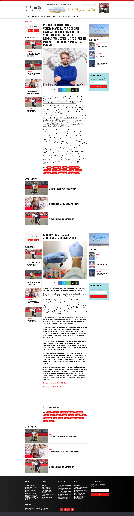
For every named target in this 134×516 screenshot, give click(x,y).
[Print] (77, 90)
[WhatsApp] (68, 90)
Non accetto (96, 513)
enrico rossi (47, 170)
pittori (54, 173)
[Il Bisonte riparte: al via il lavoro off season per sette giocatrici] (33, 44)
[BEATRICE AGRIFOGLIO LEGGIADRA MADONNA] (33, 102)
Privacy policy (102, 513)
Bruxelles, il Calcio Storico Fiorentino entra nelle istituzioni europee (80, 497)
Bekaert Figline (57, 167)
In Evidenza (102, 6)
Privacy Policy (99, 509)
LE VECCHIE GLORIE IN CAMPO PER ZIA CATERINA (33, 73)
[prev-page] (90, 70)
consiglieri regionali (74, 167)
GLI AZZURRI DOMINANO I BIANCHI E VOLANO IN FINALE (33, 92)
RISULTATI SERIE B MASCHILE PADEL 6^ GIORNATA (101, 55)
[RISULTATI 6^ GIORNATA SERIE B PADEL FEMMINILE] (92, 63)
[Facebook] (29, 30)
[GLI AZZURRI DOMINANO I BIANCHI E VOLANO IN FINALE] (33, 83)
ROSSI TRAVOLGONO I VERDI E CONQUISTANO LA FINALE (64, 498)
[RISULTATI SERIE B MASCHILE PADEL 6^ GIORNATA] (92, 55)
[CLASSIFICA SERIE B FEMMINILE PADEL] (92, 46)
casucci (65, 167)
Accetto (91, 513)
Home (26, 21)
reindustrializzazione (73, 173)
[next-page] (92, 70)
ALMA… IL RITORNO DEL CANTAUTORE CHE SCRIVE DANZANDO (47, 491)
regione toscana (62, 173)
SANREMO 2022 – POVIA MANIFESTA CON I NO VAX (46, 488)
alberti (49, 167)
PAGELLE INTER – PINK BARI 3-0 (31, 493)
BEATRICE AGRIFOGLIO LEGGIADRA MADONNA (31, 111)
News (31, 21)
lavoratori (78, 170)
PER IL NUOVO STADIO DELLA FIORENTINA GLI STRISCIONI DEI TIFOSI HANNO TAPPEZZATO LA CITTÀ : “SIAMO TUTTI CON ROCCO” (31, 497)
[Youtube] (37, 30)
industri (71, 170)
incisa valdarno (63, 170)
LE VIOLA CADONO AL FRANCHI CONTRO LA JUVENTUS (31, 485)
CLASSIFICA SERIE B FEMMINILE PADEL (102, 47)
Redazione (89, 509)
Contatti (94, 509)
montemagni (47, 173)
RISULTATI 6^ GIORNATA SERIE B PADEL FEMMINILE (102, 64)
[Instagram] (32, 30)
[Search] (96, 5)
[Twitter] (35, 30)
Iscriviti (99, 86)
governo (55, 170)
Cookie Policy (106, 509)
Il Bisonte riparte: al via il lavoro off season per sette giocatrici (103, 10)
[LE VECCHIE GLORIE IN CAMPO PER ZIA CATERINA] (33, 65)
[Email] (73, 90)
